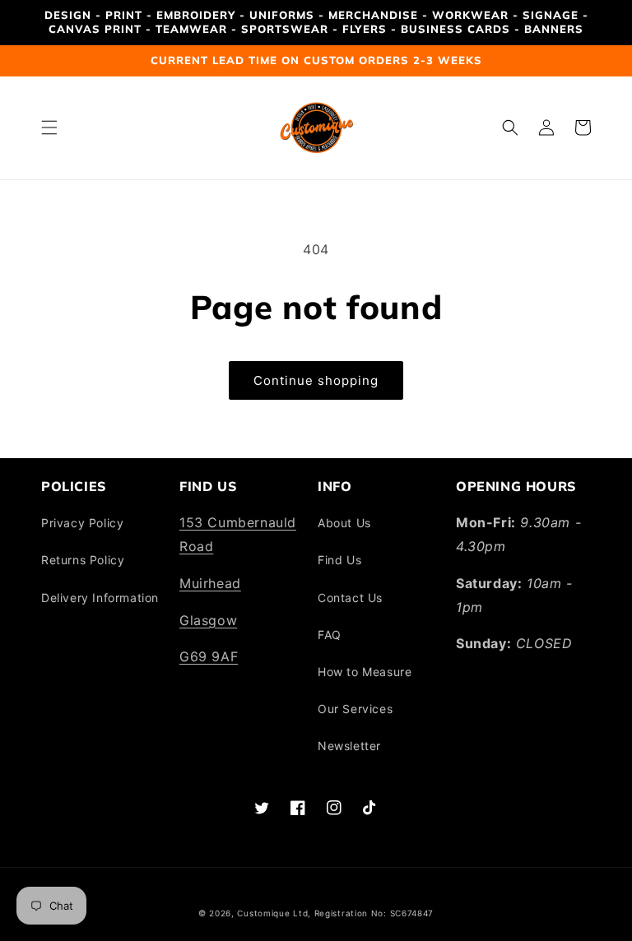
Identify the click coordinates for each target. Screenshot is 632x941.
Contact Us (350, 598)
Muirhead (210, 583)
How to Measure (364, 672)
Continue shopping (316, 380)
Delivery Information (100, 598)
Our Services (355, 709)
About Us (344, 523)
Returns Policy (82, 560)
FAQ (330, 635)
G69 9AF (208, 656)
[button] (49, 127)
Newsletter (349, 746)
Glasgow (208, 620)
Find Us (339, 560)
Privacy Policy (82, 523)
